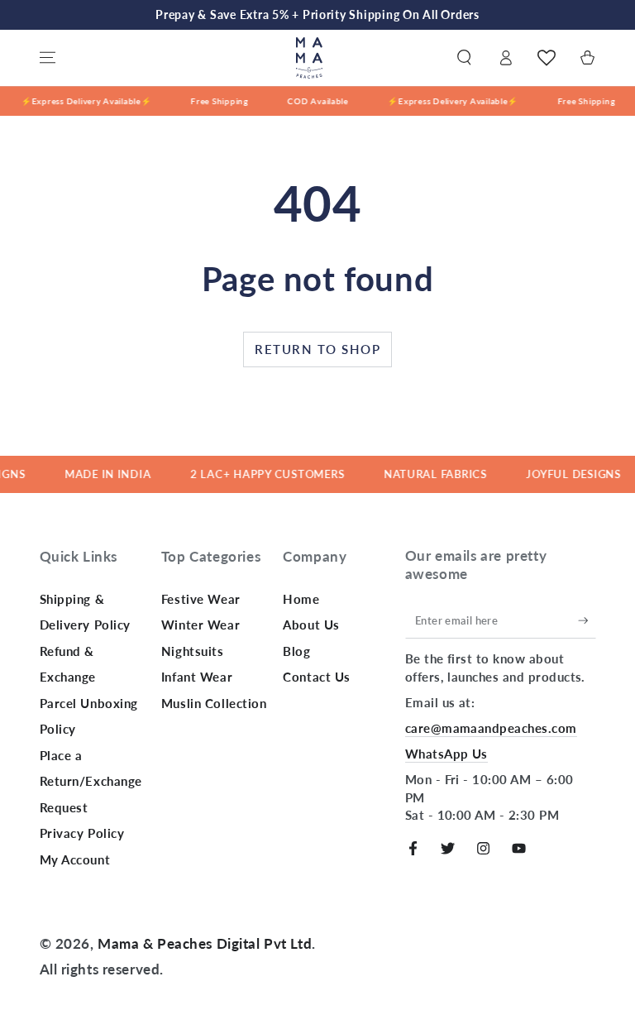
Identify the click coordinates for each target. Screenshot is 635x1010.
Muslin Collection (214, 703)
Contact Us (317, 676)
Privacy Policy (82, 833)
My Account (75, 859)
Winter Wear (200, 624)
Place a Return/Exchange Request (91, 781)
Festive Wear (201, 598)
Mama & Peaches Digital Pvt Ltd (205, 943)
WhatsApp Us (446, 753)
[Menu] (47, 58)
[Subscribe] (587, 620)
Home (301, 598)
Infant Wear (196, 676)
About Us (311, 624)
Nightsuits (192, 651)
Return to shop (317, 349)
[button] (464, 58)
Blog (296, 651)
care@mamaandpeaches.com (491, 727)
